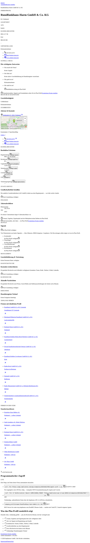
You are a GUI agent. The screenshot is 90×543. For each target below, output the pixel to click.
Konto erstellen (11, 4)
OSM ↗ (3, 135)
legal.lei (8, 177)
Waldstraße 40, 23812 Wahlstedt (12, 115)
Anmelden (4, 4)
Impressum (4, 541)
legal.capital (14, 168)
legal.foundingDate (14, 164)
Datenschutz (10, 541)
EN (4, 3)
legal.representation (20, 181)
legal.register (15, 155)
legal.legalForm (14, 159)
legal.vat (10, 172)
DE (2, 3)
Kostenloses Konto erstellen (49, 93)
